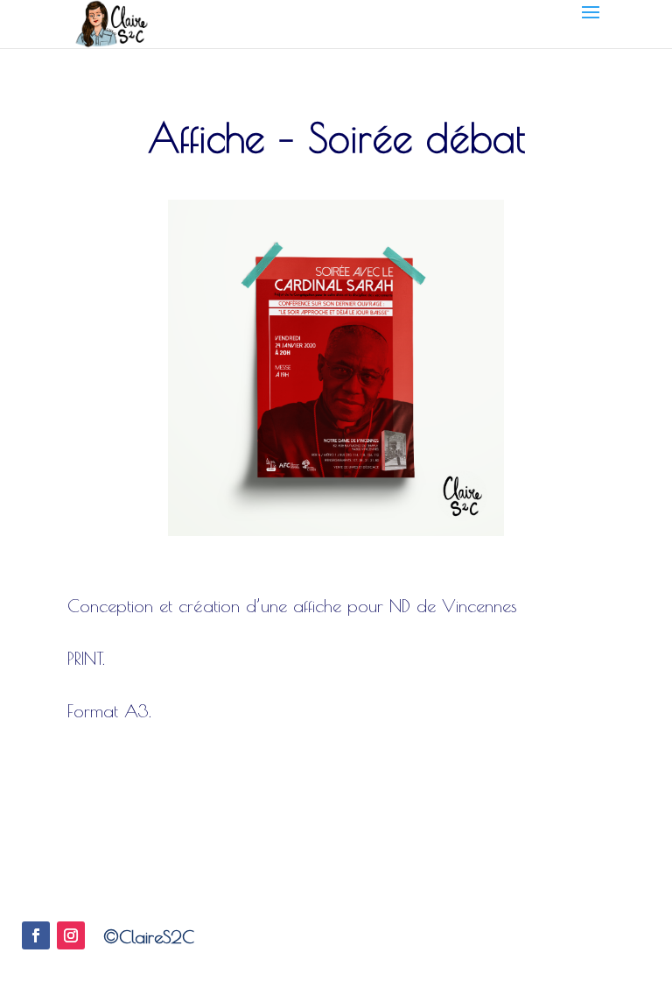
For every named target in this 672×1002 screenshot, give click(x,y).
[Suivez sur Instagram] (71, 935)
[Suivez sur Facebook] (36, 935)
